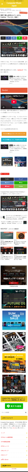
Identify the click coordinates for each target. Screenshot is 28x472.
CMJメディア (5, 450)
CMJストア (4, 455)
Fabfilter (19, 70)
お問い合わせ (4, 459)
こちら (13, 428)
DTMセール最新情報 (7, 437)
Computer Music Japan (14, 4)
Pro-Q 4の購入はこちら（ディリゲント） (13, 133)
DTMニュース (5, 446)
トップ (3, 432)
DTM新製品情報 (5, 173)
